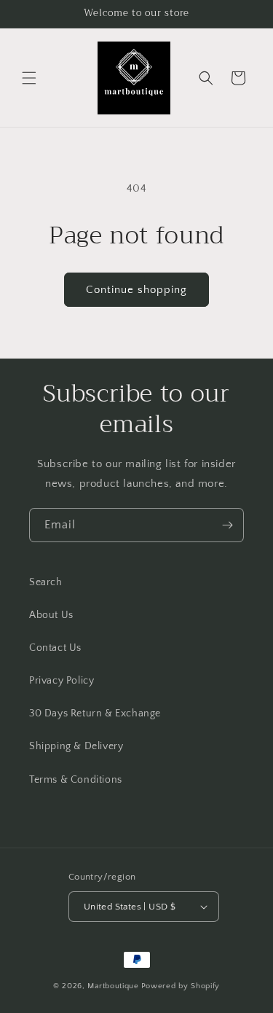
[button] (29, 78)
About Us (51, 615)
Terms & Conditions (75, 780)
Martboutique (112, 986)
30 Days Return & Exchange (95, 713)
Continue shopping (136, 289)
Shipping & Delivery (76, 746)
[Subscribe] (227, 525)
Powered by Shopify (181, 986)
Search (46, 582)
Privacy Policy (61, 681)
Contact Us (55, 648)
